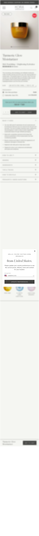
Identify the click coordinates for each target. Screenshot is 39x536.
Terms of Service (20, 515)
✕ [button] (35, 251)
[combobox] (5, 457)
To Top (19, 520)
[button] (19, 485)
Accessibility (27, 515)
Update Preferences (19, 282)
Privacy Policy (12, 515)
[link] (11, 479)
